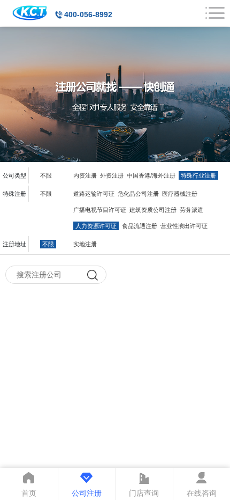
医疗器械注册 (179, 193)
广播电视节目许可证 (99, 210)
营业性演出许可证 (184, 226)
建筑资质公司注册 (153, 210)
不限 (46, 175)
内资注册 (85, 175)
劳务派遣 (191, 210)
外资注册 (112, 175)
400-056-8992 (88, 14)
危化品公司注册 (138, 193)
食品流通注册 (139, 226)
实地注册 (85, 244)
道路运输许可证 (93, 193)
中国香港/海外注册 (151, 175)
